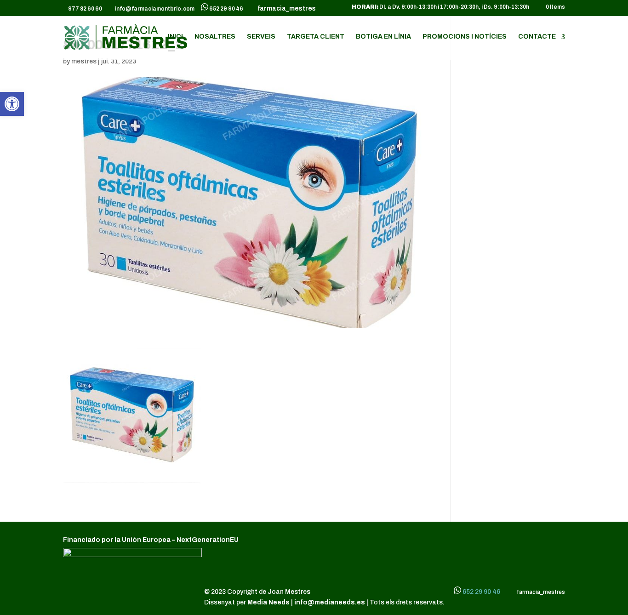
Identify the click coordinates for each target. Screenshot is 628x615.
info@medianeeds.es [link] (329, 602)
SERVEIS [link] (261, 37)
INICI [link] (175, 37)
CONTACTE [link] (537, 37)
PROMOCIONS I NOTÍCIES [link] (464, 37)
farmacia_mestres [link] (285, 9)
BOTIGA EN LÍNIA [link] (383, 37)
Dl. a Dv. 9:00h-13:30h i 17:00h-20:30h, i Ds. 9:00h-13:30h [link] (440, 7)
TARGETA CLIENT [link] (315, 37)
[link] (12, 104)
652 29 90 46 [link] (226, 9)
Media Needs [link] (269, 602)
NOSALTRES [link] (214, 37)
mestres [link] (84, 61)
